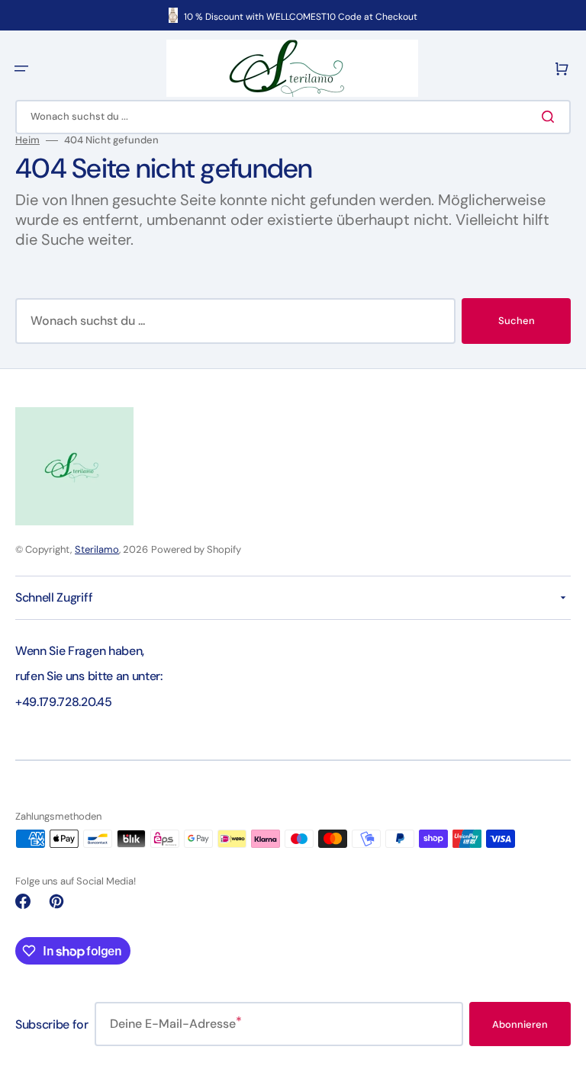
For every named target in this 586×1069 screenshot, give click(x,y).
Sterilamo (97, 549)
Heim (27, 140)
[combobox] (293, 117)
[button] (21, 68)
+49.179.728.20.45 (63, 702)
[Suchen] (551, 116)
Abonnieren (520, 1024)
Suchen (516, 320)
